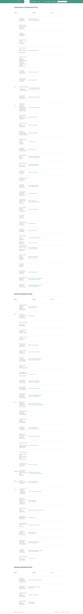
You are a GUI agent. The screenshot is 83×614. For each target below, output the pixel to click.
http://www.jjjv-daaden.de (32, 193)
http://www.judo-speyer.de (32, 482)
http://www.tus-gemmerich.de (33, 165)
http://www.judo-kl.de (32, 533)
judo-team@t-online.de (35, 256)
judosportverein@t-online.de (35, 541)
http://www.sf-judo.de (32, 141)
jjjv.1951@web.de (34, 500)
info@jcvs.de (33, 602)
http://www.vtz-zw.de (32, 307)
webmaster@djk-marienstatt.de (36, 285)
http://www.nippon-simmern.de (34, 89)
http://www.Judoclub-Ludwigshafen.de (35, 359)
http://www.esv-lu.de (31, 374)
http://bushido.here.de (32, 223)
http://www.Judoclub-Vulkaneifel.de (34, 237)
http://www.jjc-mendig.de (32, 230)
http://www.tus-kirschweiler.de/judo (34, 107)
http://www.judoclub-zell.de (33, 272)
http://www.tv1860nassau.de (33, 172)
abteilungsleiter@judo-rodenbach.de (37, 550)
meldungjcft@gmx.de (34, 427)
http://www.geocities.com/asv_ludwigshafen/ (36, 404)
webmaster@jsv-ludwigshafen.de (36, 395)
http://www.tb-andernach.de (33, 209)
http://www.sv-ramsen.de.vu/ (33, 464)
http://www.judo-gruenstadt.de (33, 445)
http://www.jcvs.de (31, 603)
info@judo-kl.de (33, 532)
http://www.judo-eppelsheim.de (33, 50)
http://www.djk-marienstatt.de (33, 286)
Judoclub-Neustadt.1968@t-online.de (37, 510)
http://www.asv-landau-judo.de (33, 594)
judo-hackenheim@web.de (35, 97)
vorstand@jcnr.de (34, 200)
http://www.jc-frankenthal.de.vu (33, 428)
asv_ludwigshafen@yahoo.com (36, 403)
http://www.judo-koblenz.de (33, 117)
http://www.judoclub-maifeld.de (33, 157)
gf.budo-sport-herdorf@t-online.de (37, 278)
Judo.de (18, 1)
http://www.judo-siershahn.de (33, 186)
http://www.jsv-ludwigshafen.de (33, 396)
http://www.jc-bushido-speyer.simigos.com (35, 473)
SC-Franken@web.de (34, 133)
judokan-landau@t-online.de (35, 586)
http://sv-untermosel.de (32, 149)
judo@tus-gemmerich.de (35, 164)
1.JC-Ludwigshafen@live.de (35, 358)
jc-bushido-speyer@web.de (35, 472)
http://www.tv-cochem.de (32, 242)
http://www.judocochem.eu (32, 248)
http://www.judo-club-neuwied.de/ (34, 201)
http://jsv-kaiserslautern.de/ (33, 542)
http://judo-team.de (31, 558)
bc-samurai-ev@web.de (35, 345)
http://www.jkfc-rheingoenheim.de (34, 388)
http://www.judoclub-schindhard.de (34, 351)
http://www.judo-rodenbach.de (33, 551)
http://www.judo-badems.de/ (33, 125)
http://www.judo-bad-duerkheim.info (34, 436)
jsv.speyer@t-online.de (34, 481)
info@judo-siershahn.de (35, 185)
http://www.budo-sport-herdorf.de (34, 279)
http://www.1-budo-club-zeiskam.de (35, 491)
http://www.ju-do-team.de (32, 257)
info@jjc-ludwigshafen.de (35, 380)
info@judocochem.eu (34, 247)
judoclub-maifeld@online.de (35, 156)
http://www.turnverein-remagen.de (34, 20)
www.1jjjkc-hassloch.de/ (32, 517)
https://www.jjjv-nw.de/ (32, 501)
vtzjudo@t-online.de (34, 306)
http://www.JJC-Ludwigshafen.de (34, 382)
